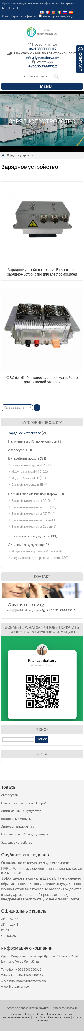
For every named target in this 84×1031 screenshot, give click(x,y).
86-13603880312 (42, 49)
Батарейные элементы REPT (30, 513)
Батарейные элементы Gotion (31, 526)
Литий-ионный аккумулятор (29, 536)
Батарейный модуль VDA (28, 465)
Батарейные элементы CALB (30, 500)
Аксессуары (17, 450)
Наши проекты (56, 1014)
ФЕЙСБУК (8, 936)
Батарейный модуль (23, 458)
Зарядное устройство (24, 433)
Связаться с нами (59, 1017)
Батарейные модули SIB (27, 484)
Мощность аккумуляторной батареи (35, 551)
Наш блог (39, 1017)
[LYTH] (42, 36)
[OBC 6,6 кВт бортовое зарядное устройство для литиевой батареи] (42, 370)
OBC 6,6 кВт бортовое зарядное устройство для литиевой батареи (42, 379)
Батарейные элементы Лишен (31, 520)
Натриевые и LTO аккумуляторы (33, 441)
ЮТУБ (5, 930)
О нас (5, 16)
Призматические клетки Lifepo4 (32, 494)
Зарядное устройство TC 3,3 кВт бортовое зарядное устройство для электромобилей (42, 271)
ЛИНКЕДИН (9, 924)
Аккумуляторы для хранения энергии (36, 558)
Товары (29, 1014)
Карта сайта (18, 16)
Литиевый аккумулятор (26, 544)
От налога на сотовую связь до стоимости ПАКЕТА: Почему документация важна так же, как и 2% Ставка (41, 868)
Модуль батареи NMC (26, 471)
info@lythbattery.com (42, 57)
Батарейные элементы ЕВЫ (30, 507)
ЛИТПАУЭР (9, 919)
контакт (33, 16)
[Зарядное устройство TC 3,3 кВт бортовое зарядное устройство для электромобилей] (42, 262)
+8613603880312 (42, 66)
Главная (16, 1014)
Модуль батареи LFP (25, 478)
